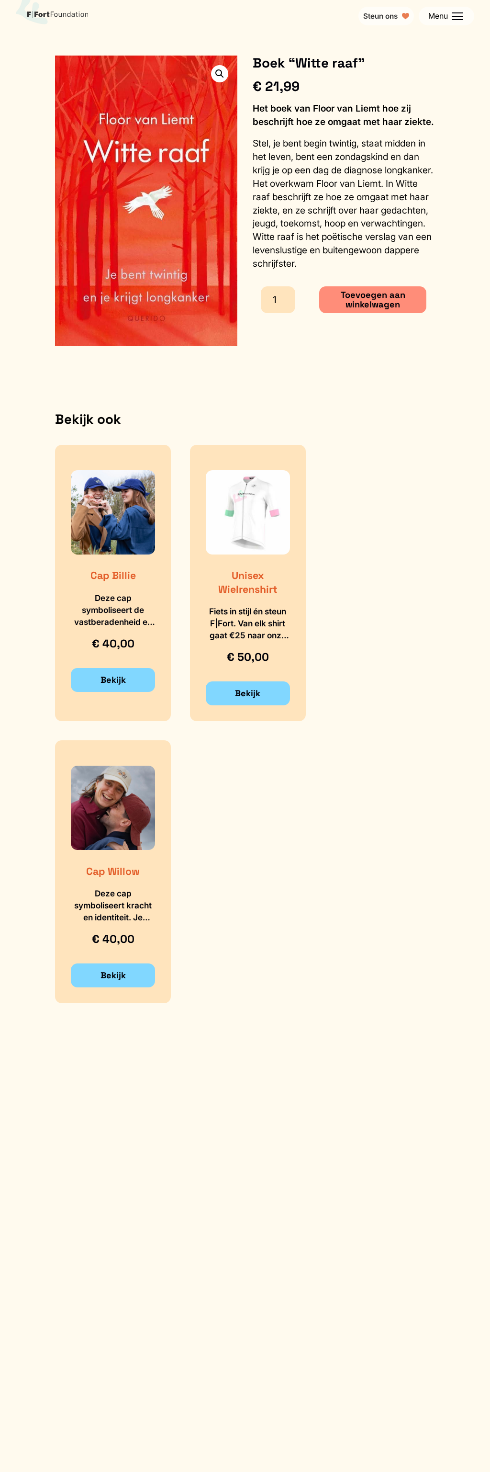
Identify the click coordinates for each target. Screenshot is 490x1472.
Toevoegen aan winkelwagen (373, 299)
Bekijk (113, 679)
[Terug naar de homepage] (52, 16)
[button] (219, 73)
